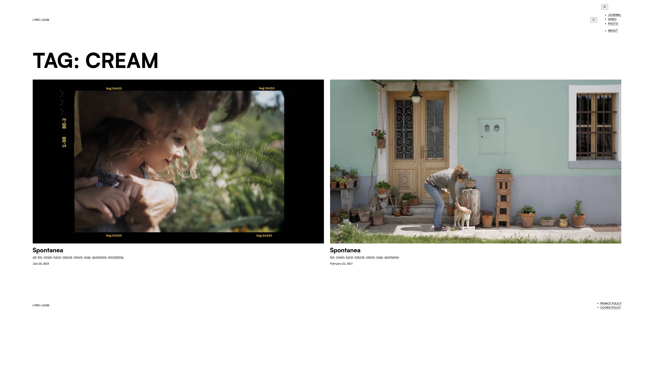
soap (87, 257)
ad (34, 257)
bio (40, 257)
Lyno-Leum (41, 19)
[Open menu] (593, 20)
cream (48, 257)
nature (78, 257)
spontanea (99, 257)
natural (67, 257)
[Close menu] (604, 7)
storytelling (115, 257)
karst (57, 257)
